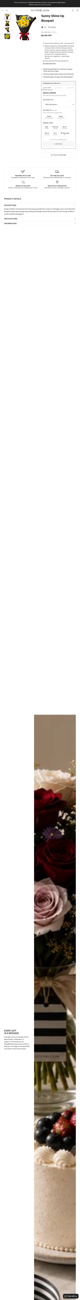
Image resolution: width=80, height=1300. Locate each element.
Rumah (49, 117)
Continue (58, 144)
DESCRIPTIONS (10, 205)
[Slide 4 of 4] (7, 36)
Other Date (66, 134)
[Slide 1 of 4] (7, 17)
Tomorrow (55, 127)
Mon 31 (47, 134)
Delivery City (48, 100)
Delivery (47, 88)
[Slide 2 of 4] (7, 23)
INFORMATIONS (10, 223)
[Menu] (2, 10)
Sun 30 (64, 127)
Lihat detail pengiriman (49, 63)
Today (46, 127)
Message (58, 88)
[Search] (7, 10)
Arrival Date (48, 123)
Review (70, 88)
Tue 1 (55, 134)
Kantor (61, 117)
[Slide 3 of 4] (7, 30)
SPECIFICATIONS (10, 218)
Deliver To (50, 110)
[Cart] (77, 10)
